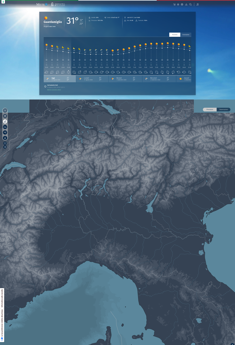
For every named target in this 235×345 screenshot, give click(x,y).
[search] (190, 4)
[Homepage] (42, 4)
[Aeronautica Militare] (58, 4)
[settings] (182, 4)
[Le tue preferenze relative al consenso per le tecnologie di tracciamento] (3, 1)
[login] (178, 4)
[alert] (186, 4)
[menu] (196, 4)
